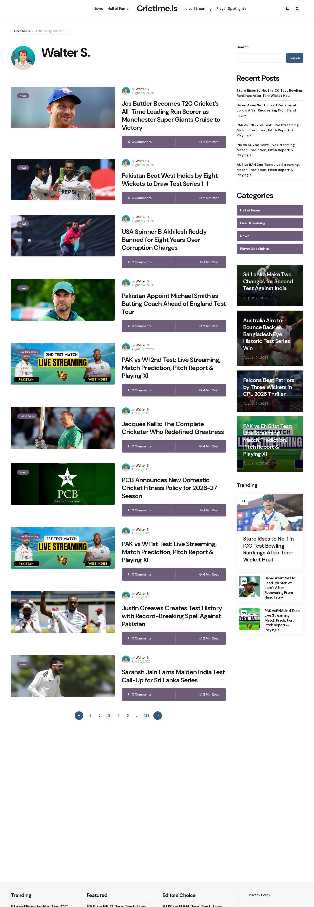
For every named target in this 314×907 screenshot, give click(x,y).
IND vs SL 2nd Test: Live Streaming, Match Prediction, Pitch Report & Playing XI (266, 150)
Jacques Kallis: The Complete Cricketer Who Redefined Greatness (173, 428)
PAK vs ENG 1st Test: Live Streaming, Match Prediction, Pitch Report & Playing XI (267, 440)
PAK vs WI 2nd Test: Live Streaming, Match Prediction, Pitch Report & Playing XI (171, 368)
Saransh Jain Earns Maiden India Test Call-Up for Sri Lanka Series (173, 676)
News (23, 95)
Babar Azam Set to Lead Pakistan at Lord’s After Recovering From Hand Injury (267, 110)
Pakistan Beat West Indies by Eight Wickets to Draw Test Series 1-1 (170, 180)
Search (243, 47)
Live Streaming (29, 352)
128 (146, 715)
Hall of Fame (27, 416)
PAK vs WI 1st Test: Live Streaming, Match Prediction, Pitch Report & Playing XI (169, 552)
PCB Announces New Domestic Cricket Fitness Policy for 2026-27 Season (169, 488)
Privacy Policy (259, 895)
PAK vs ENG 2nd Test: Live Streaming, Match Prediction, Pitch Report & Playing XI (268, 130)
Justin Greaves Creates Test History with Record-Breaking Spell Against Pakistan (172, 616)
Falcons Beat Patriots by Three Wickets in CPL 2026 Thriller (268, 387)
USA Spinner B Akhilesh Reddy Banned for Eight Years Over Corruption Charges (164, 240)
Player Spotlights (254, 249)
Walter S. (142, 89)
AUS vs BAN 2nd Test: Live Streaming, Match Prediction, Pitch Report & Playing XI (268, 170)
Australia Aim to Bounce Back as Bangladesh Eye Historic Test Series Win (266, 334)
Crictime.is (157, 8)
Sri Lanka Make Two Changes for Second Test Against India (268, 281)
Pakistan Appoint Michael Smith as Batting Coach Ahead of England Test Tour (174, 304)
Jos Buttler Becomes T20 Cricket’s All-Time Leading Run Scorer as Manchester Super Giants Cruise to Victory (171, 116)
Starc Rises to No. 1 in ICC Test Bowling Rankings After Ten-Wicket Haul (269, 93)
